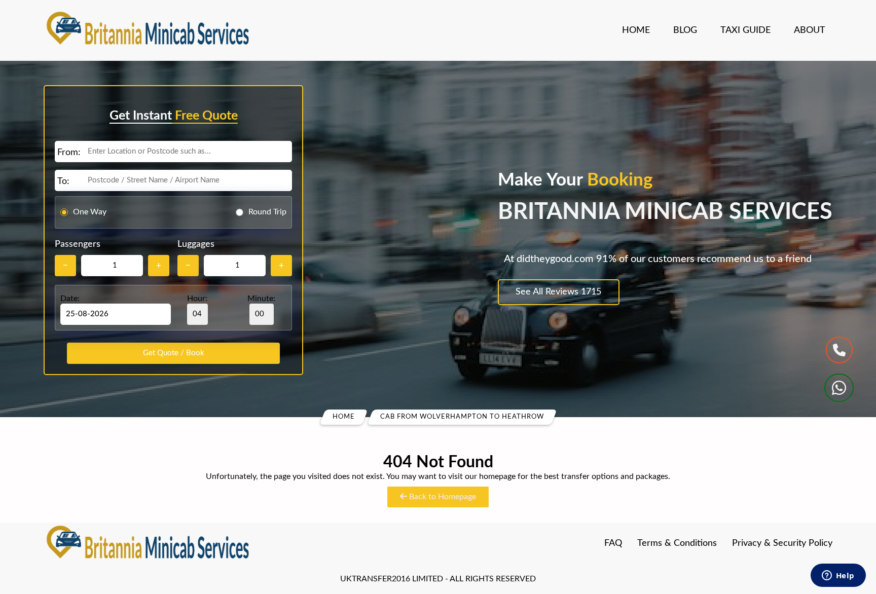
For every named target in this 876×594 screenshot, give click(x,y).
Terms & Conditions (677, 543)
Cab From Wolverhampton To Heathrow (462, 417)
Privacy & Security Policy (782, 543)
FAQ (613, 543)
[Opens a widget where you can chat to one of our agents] (838, 576)
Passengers (77, 244)
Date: (70, 298)
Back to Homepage (441, 497)
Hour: (197, 298)
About (809, 30)
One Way (89, 212)
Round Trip (267, 212)
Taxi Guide (745, 30)
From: (69, 152)
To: (63, 181)
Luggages (195, 244)
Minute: (261, 298)
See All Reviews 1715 (558, 291)
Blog (685, 30)
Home (636, 30)
